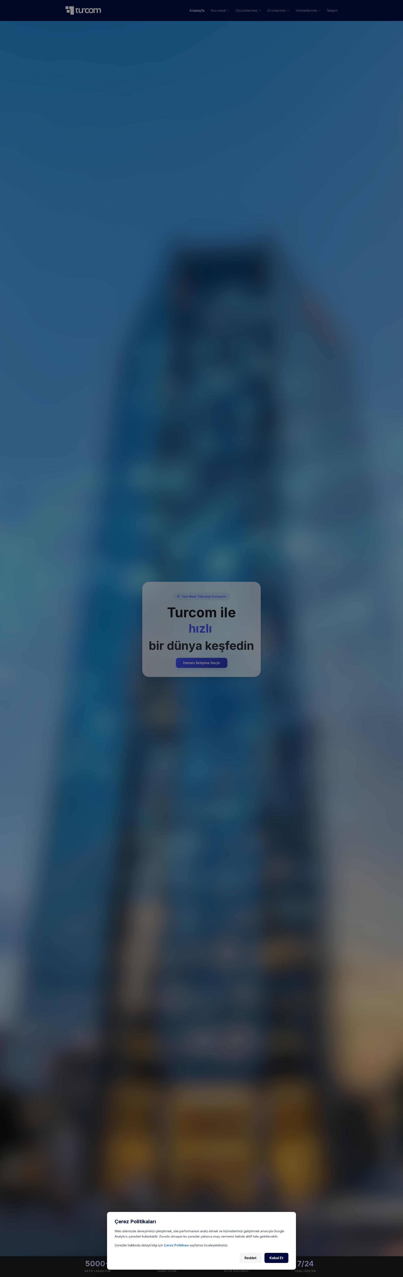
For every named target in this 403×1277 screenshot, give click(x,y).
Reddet (250, 1258)
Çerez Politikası (177, 1245)
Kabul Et (276, 1258)
